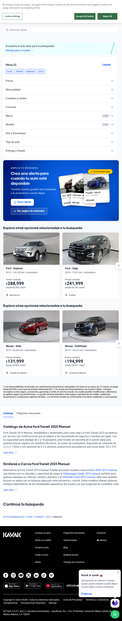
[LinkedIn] (36, 575)
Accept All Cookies (85, 16)
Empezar (86, 593)
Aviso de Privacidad (72, 599)
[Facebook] (5, 575)
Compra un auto (43, 533)
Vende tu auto (42, 547)
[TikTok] (43, 575)
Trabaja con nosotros (73, 562)
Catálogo (8, 413)
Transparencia (10, 603)
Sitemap (53, 603)
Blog (65, 547)
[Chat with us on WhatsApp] (115, 614)
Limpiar (106, 64)
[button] (9, 71)
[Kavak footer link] (12, 548)
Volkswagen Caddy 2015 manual (81, 473)
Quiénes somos (70, 555)
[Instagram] (13, 575)
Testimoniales (70, 540)
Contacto (101, 533)
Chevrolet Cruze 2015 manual (78, 477)
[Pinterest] (51, 575)
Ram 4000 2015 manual (103, 470)
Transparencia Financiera (32, 603)
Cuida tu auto (41, 555)
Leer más (8, 452)
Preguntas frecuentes (28, 413)
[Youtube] (21, 575)
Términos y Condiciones (97, 599)
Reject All (107, 16)
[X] (28, 575)
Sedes (38, 562)
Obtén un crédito (43, 540)
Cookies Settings (12, 16)
